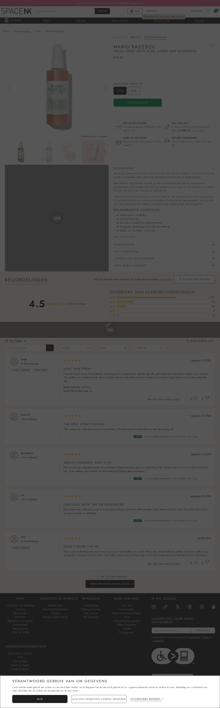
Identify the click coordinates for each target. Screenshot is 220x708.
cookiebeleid (197, 687)
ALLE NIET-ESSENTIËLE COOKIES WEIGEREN (99, 699)
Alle (40, 699)
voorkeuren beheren (145, 699)
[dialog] (110, 692)
